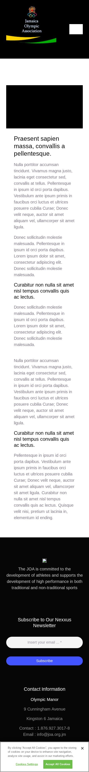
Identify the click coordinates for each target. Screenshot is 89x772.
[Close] (82, 748)
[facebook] (34, 603)
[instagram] (48, 603)
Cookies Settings (27, 764)
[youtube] (54, 603)
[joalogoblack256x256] (31, 6)
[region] (44, 757)
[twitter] (41, 603)
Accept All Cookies (58, 764)
